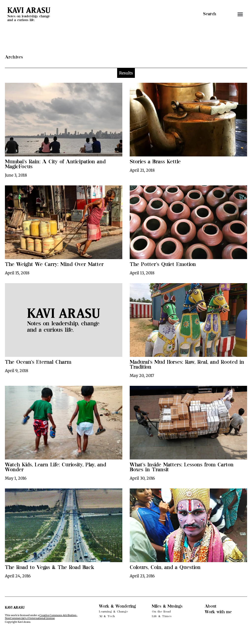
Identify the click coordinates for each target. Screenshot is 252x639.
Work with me (218, 612)
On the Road (161, 611)
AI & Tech (107, 616)
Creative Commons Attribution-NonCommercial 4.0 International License (41, 617)
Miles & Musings (167, 606)
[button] (240, 14)
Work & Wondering (117, 606)
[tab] (126, 73)
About (211, 606)
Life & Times (162, 616)
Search (209, 14)
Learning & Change (113, 611)
